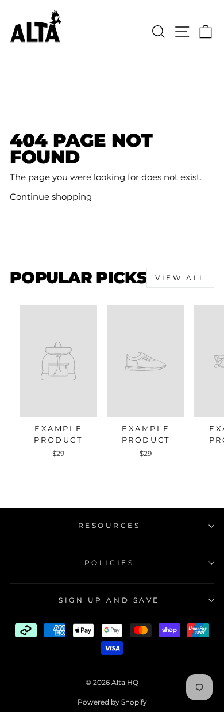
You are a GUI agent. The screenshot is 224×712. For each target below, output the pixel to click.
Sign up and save (109, 600)
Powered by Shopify (112, 702)
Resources (109, 525)
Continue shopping (51, 197)
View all (180, 277)
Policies (109, 563)
